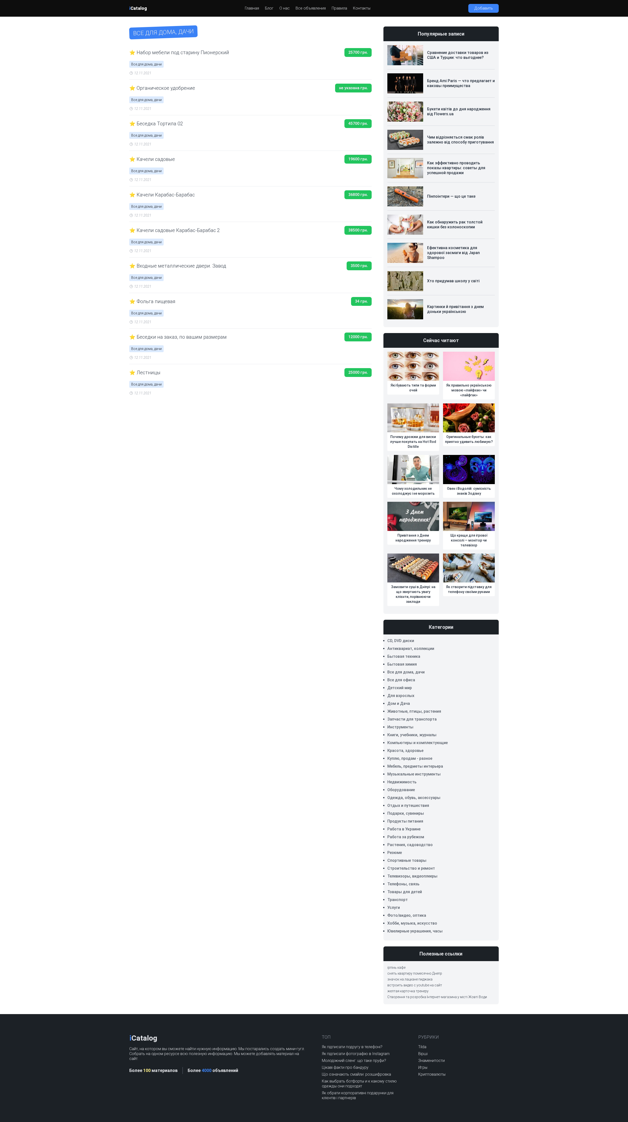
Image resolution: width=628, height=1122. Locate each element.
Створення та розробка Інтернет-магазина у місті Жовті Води (437, 997)
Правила (339, 8)
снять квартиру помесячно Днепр (414, 973)
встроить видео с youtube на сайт (414, 985)
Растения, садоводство (410, 844)
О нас (284, 8)
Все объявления (311, 8)
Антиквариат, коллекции (410, 648)
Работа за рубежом (405, 837)
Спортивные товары (406, 860)
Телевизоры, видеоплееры (412, 876)
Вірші (423, 1053)
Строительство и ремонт (411, 868)
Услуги (393, 907)
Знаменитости (431, 1060)
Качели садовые (156, 159)
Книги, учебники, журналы (411, 735)
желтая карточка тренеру (408, 991)
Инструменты (400, 727)
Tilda (422, 1047)
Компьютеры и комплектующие (417, 742)
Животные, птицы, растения (414, 711)
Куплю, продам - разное (409, 758)
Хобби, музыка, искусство (412, 923)
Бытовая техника (403, 656)
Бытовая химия (402, 664)
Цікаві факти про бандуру (345, 1067)
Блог (269, 8)
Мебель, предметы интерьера (415, 766)
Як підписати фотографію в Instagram (356, 1053)
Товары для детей (404, 892)
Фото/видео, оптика (406, 915)
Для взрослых (400, 695)
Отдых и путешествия (408, 805)
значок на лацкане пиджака (409, 979)
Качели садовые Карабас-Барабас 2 (178, 230)
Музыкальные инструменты (414, 774)
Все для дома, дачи (146, 64)
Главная (252, 8)
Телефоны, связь (403, 884)
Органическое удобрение (166, 88)
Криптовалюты (431, 1074)
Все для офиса (401, 680)
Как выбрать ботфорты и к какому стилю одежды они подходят (359, 1083)
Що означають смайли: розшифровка (356, 1074)
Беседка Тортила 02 (160, 124)
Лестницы (148, 372)
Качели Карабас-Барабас (166, 195)
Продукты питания (405, 821)
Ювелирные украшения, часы (415, 931)
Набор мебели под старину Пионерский (183, 52)
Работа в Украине (403, 829)
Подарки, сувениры (405, 813)
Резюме (394, 852)
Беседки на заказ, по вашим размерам (182, 337)
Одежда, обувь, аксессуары (413, 797)
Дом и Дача (398, 703)
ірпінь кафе (396, 967)
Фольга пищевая (156, 301)
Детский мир (399, 687)
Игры (422, 1067)
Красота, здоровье (405, 750)
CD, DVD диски (400, 640)
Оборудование (401, 789)
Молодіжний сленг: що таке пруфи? (354, 1060)
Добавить (483, 8)
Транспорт (397, 899)
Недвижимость (402, 782)
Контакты (361, 8)
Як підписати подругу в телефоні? (352, 1047)
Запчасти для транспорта (412, 719)
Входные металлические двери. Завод (181, 266)
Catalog (138, 8)
